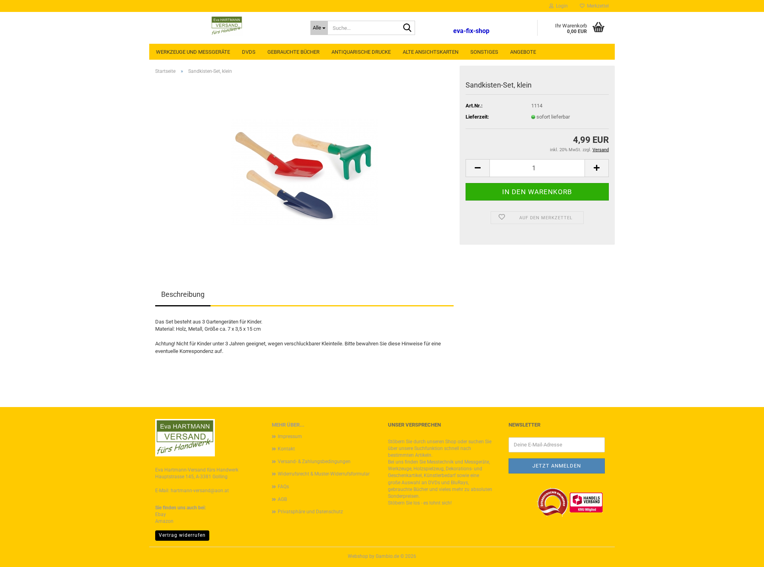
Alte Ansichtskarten (430, 52)
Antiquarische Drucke (361, 52)
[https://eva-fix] (226, 26)
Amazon (164, 521)
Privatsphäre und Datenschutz (310, 511)
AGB (282, 499)
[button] (477, 168)
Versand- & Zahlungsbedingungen (314, 461)
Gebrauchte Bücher (293, 52)
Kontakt (286, 449)
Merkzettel (597, 6)
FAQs (283, 486)
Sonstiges (484, 52)
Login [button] (561, 6)
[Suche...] (407, 28)
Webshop (358, 556)
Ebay (160, 514)
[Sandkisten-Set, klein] (304, 170)
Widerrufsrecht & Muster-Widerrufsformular (324, 474)
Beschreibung (183, 294)
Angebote (523, 52)
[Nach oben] (742, 555)
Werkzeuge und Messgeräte (193, 52)
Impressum (290, 436)
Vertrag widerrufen (182, 535)
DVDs (248, 52)
